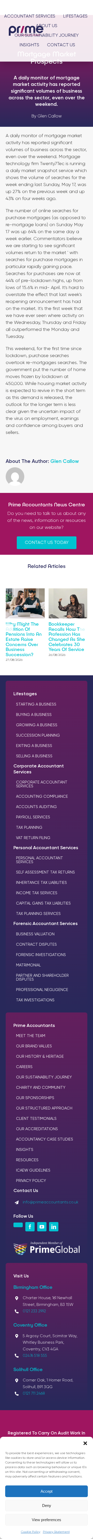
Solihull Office (28, 1369)
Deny (46, 1505)
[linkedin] (53, 1226)
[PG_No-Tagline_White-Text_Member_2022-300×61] (46, 1244)
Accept (46, 1491)
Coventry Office (30, 1325)
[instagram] (18, 1225)
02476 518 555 (35, 1356)
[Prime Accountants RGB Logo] (26, 28)
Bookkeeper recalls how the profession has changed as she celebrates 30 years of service (67, 636)
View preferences (46, 1520)
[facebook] (30, 1226)
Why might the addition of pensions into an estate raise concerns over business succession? (24, 639)
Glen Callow (64, 461)
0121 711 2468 (34, 1393)
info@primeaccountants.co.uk (50, 1202)
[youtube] (42, 1226)
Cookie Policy (30, 1532)
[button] (85, 1443)
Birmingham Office (32, 1287)
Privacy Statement (56, 1532)
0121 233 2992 (34, 1311)
